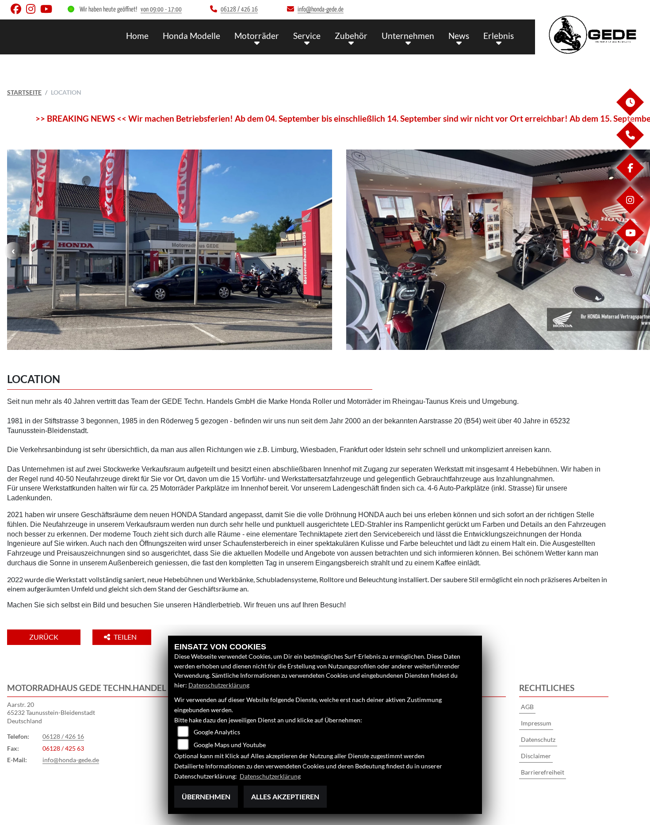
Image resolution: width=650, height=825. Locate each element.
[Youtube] (629, 244)
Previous (13, 251)
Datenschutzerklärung (218, 685)
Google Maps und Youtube (230, 744)
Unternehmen (408, 36)
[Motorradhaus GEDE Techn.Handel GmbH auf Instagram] (33, 11)
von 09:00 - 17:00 (161, 9)
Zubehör (351, 36)
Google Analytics (217, 732)
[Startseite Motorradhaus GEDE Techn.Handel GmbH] (592, 34)
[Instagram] (629, 211)
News (458, 36)
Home (137, 36)
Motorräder (256, 36)
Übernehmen (206, 796)
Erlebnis (498, 36)
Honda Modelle (191, 36)
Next (637, 251)
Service (307, 36)
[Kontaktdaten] (629, 146)
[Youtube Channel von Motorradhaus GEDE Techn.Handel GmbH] (48, 11)
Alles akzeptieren (285, 796)
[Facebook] (629, 179)
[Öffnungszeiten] (629, 113)
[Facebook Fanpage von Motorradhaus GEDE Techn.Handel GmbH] (18, 11)
